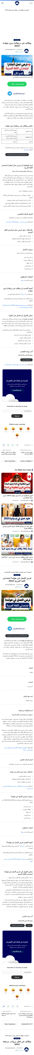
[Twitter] (20, 52)
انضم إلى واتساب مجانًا (18, 84)
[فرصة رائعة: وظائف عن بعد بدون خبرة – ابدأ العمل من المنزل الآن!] (17, 544)
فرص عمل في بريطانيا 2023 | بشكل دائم (16, 222)
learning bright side (10, 49)
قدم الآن (23, 294)
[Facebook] (22, 52)
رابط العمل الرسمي (26, 360)
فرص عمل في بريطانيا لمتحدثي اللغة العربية (15, 364)
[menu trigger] (30, 3)
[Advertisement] (17, 24)
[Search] (2, 3)
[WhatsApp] (18, 52)
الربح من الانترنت (26, 553)
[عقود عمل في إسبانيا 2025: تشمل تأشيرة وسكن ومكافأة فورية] (17, 514)
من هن (23, 280)
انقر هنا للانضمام (17, 390)
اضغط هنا (26, 149)
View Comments (10, 461)
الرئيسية (27, 10)
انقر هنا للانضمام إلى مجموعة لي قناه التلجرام (17, 154)
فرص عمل (17, 39)
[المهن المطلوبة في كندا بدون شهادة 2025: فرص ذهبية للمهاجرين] (17, 483)
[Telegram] (16, 52)
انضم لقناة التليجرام (19, 93)
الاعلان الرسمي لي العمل (17, 925)
